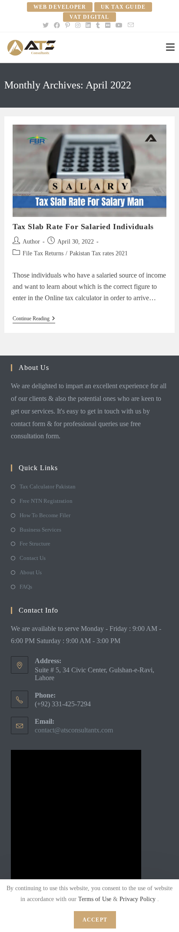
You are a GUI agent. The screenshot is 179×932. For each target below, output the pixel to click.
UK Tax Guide (123, 7)
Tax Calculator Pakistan (48, 486)
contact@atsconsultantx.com (74, 730)
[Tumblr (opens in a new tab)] (98, 26)
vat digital (89, 17)
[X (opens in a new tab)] (47, 26)
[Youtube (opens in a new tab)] (119, 26)
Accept (95, 920)
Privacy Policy (138, 899)
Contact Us (33, 558)
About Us (31, 572)
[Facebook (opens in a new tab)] (57, 26)
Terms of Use (95, 899)
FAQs (26, 586)
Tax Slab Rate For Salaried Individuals (83, 226)
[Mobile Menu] (170, 47)
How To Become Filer (45, 515)
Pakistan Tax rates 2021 (99, 253)
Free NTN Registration (46, 501)
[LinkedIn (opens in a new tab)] (88, 26)
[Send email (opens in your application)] (130, 26)
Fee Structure (35, 543)
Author (31, 241)
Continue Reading (34, 319)
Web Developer (59, 7)
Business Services (40, 529)
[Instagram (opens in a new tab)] (78, 26)
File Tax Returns (43, 253)
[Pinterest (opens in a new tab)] (68, 26)
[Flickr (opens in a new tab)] (108, 26)
